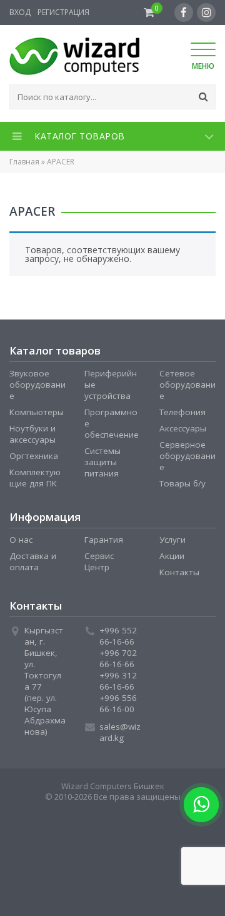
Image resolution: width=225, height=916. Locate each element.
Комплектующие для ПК (35, 477)
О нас (20, 539)
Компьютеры (36, 412)
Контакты (179, 572)
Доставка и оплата (32, 561)
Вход (20, 12)
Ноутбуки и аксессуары (32, 434)
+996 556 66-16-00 (118, 703)
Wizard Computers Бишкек (112, 786)
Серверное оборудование (187, 456)
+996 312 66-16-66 (118, 681)
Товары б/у (182, 483)
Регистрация (63, 12)
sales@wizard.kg (120, 732)
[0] (149, 12)
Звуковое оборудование (37, 384)
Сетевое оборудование (187, 384)
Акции (171, 555)
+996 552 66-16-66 (118, 636)
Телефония (182, 412)
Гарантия (103, 539)
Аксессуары (182, 428)
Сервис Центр (99, 561)
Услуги (172, 539)
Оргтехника (33, 455)
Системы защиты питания (102, 462)
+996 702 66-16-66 (118, 658)
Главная (24, 161)
